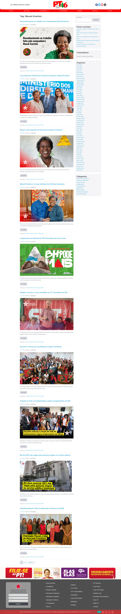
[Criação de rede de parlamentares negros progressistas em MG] (46, 422)
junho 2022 (79, 151)
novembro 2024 (80, 101)
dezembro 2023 (80, 118)
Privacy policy (93, 611)
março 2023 (79, 135)
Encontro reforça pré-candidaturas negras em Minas (41, 347)
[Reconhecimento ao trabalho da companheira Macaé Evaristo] (46, 43)
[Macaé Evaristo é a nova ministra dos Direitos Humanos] (46, 206)
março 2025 (79, 95)
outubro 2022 (80, 143)
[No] (119, 612)
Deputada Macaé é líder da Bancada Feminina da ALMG (42, 508)
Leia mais (24, 67)
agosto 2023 (80, 126)
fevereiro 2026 (80, 74)
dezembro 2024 (80, 99)
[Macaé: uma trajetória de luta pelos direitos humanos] (46, 151)
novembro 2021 (80, 164)
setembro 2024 (80, 105)
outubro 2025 (80, 82)
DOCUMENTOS (44, 10)
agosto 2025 (80, 86)
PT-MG (10, 10)
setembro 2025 (80, 84)
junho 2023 (79, 130)
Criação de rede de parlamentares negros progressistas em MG (45, 401)
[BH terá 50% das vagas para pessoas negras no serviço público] (46, 476)
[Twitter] (99, 5)
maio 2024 (79, 110)
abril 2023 (79, 133)
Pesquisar (79, 17)
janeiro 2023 (80, 139)
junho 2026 (79, 66)
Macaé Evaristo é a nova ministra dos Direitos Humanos (42, 184)
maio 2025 (79, 91)
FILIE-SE (110, 10)
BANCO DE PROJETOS (83, 178)
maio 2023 (79, 131)
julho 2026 (79, 65)
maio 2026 (79, 68)
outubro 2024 (80, 103)
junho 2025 (79, 89)
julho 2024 (79, 107)
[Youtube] (102, 5)
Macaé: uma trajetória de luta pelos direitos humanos (41, 130)
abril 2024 (79, 112)
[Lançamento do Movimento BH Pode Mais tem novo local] (46, 260)
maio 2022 (79, 153)
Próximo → (31, 562)
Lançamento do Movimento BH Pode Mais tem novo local (43, 238)
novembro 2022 (80, 141)
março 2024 (79, 114)
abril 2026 (79, 70)
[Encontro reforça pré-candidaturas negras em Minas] (46, 368)
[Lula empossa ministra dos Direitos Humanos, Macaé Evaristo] (46, 97)
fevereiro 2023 (80, 137)
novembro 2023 (80, 120)
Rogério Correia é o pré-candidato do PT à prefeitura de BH (43, 292)
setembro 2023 (80, 124)
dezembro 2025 (80, 78)
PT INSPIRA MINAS (82, 194)
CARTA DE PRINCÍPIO (82, 180)
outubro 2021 (80, 166)
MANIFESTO (80, 188)
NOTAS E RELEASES (39, 70)
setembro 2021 (80, 168)
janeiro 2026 (80, 76)
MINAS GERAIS (30, 70)
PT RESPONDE (63, 10)
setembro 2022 (80, 145)
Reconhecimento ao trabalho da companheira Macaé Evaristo (44, 21)
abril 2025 (79, 93)
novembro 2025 (80, 80)
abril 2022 (79, 154)
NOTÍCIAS (26, 10)
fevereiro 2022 (80, 158)
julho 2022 (79, 149)
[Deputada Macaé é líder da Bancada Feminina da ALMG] (46, 529)
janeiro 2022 (80, 160)
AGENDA (79, 10)
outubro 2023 (80, 122)
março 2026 (79, 72)
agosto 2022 (80, 147)
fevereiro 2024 (80, 116)
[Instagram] (105, 5)
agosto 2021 (80, 170)
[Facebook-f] (96, 5)
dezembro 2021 (80, 162)
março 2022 (79, 156)
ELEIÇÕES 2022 (81, 186)
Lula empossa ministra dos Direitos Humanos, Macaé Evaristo (45, 76)
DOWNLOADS (80, 184)
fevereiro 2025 (80, 97)
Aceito (99, 611)
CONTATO (95, 10)
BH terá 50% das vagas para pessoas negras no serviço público (45, 455)
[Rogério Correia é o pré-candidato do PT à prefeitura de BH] (46, 314)
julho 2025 (79, 87)
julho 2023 (79, 128)
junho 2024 (79, 108)
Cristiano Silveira (81, 182)
